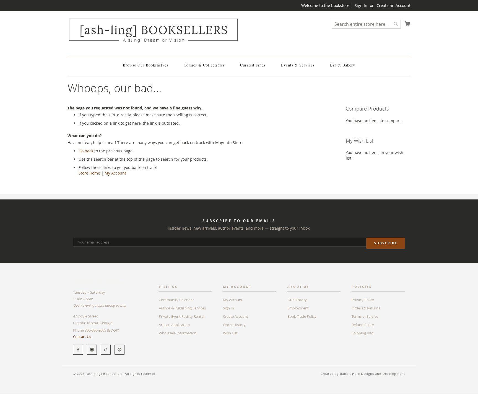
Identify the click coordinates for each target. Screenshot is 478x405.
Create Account (235, 316)
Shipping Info (362, 332)
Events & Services (298, 65)
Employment (298, 308)
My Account (115, 173)
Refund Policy (363, 324)
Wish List (230, 332)
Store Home (89, 173)
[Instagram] (92, 350)
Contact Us (82, 336)
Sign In (361, 5)
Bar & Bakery (342, 65)
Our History (297, 299)
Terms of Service (365, 316)
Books (72, 396)
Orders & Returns (366, 308)
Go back (86, 150)
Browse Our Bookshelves (145, 65)
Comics (89, 396)
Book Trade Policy (301, 316)
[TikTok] (106, 350)
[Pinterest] (119, 350)
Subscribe (385, 243)
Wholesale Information (177, 332)
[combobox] (366, 24)
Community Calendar (176, 299)
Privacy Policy (363, 299)
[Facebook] (78, 350)
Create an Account (393, 5)
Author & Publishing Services (182, 308)
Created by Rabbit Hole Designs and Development (363, 373)
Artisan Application (174, 324)
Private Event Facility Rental (181, 316)
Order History (234, 324)
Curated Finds (253, 65)
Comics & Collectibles (204, 65)
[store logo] (153, 30)
